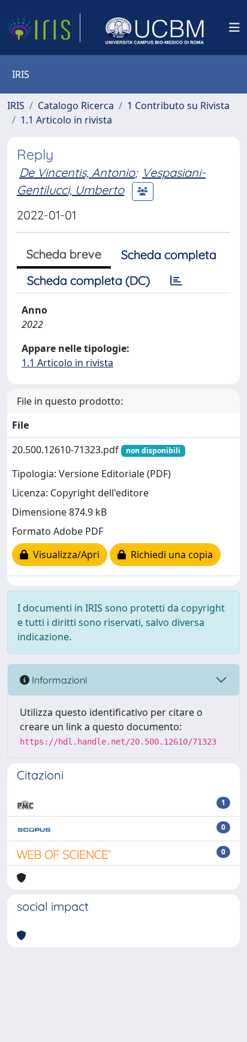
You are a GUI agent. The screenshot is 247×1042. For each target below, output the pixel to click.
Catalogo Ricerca (76, 105)
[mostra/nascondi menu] (234, 28)
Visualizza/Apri (64, 554)
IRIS (16, 105)
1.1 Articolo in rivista (66, 120)
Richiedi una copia (169, 554)
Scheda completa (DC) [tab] (88, 280)
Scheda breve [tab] (63, 253)
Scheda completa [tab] (168, 254)
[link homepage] (43, 27)
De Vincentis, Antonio (77, 172)
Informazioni (58, 680)
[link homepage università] (154, 27)
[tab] (176, 280)
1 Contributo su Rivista (178, 105)
